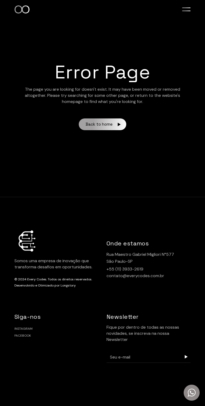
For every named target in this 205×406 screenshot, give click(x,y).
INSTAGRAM (23, 329)
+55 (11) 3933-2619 (125, 269)
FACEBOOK (22, 335)
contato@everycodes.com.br (135, 275)
